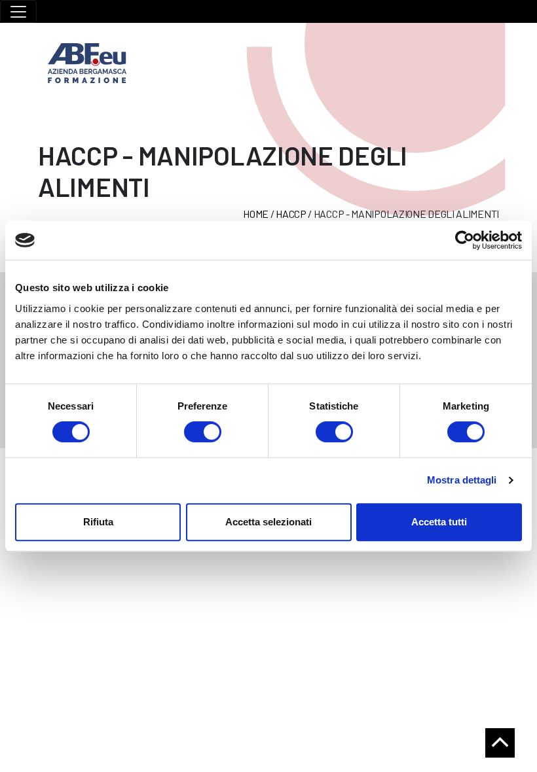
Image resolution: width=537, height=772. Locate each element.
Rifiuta (98, 521)
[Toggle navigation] (18, 11)
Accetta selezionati (268, 521)
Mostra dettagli (462, 479)
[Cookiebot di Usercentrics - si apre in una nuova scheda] (464, 240)
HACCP (291, 213)
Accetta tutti (439, 521)
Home (255, 213)
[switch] (202, 431)
